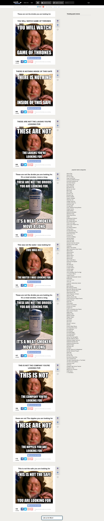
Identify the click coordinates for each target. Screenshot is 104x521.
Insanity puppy (70, 269)
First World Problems (72, 227)
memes (55, 7)
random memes (38, 2)
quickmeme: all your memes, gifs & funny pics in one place (17, 2)
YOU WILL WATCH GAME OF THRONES (34, 21)
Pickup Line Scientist (72, 304)
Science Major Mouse (72, 326)
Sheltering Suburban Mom (73, 343)
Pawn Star (69, 301)
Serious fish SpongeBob (72, 337)
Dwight (68, 216)
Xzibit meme (70, 371)
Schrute (68, 324)
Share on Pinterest (31, 61)
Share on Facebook (22, 61)
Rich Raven (69, 318)
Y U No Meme (70, 372)
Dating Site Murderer (71, 212)
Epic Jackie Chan (71, 220)
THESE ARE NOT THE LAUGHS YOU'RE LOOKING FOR (34, 122)
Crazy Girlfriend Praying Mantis (74, 207)
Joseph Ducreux (70, 275)
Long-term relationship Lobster (74, 283)
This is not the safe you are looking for (34, 468)
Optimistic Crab (70, 295)
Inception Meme (70, 267)
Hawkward (69, 246)
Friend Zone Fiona (71, 233)
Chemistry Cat (70, 200)
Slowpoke (69, 348)
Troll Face (69, 365)
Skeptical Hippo (70, 344)
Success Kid (70, 355)
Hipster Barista (70, 252)
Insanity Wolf (70, 270)
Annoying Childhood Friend (73, 179)
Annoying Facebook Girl (72, 181)
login (89, 2)
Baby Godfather (70, 186)
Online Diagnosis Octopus (73, 294)
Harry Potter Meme (71, 260)
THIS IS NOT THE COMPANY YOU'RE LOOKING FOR (34, 366)
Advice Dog (69, 173)
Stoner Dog (69, 354)
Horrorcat (69, 263)
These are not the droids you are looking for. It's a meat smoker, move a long (34, 175)
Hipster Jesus (70, 257)
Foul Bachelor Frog (71, 230)
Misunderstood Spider (72, 287)
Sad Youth (69, 321)
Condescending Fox (71, 203)
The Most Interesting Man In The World (76, 360)
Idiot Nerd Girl (70, 264)
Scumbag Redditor (71, 334)
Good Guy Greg (70, 241)
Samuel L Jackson (71, 323)
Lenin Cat (69, 281)
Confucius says (70, 204)
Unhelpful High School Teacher (74, 366)
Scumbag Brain (70, 329)
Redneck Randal (70, 315)
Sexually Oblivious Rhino (72, 338)
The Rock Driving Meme (72, 361)
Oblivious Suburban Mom (72, 291)
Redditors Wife (70, 314)
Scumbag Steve (70, 335)
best (32, 2)
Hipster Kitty (69, 258)
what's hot (26, 2)
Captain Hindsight (71, 198)
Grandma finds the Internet (73, 243)
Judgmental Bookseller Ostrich (74, 277)
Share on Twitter (25, 61)
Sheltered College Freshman (73, 340)
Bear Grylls (69, 190)
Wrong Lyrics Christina (72, 369)
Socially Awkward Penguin (73, 351)
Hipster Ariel (69, 250)
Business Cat (70, 193)
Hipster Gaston (70, 255)
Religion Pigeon (70, 317)
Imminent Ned (70, 266)
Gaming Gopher (70, 238)
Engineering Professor (72, 218)
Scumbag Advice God (72, 328)
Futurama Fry (70, 235)
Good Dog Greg (70, 240)
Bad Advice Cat (70, 187)
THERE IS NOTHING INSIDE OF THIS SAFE (34, 71)
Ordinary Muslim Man (72, 297)
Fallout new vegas (71, 223)
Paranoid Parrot (70, 300)
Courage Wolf (70, 206)
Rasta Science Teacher (72, 311)
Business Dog (70, 195)
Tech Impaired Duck (71, 358)
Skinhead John (70, 346)
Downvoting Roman (71, 215)
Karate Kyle (69, 278)
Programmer (69, 307)
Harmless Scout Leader (72, 244)
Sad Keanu (69, 320)
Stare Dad (69, 352)
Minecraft (69, 284)
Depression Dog (70, 213)
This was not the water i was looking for (34, 244)
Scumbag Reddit (70, 332)
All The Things (70, 176)
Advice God (69, 175)
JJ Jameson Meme (71, 274)
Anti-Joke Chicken (71, 183)
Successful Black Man (72, 357)
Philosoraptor (70, 303)
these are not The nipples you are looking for (34, 418)
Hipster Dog (69, 253)
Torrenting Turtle (70, 363)
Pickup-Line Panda (71, 306)
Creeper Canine (70, 209)
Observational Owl (71, 292)
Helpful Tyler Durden (71, 247)
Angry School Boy (71, 178)
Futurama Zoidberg (71, 237)
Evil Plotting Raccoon (72, 221)
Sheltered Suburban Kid (72, 341)
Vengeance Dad (70, 368)
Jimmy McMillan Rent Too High (74, 272)
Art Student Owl (70, 184)
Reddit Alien (69, 312)
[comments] (57, 30)
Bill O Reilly (69, 192)
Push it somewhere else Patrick (74, 309)
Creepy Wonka (70, 210)
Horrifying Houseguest (72, 261)
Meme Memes (70, 286)
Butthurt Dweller (70, 196)
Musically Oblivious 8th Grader (74, 289)
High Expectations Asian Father (74, 249)
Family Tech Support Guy (73, 224)
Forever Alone (70, 229)
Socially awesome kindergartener (74, 349)
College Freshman (71, 201)
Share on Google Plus (28, 61)
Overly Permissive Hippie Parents (75, 298)
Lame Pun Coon (70, 280)
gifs (59, 7)
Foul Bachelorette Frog (72, 232)
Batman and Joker (71, 189)
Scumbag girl (70, 331)
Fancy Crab (69, 226)
